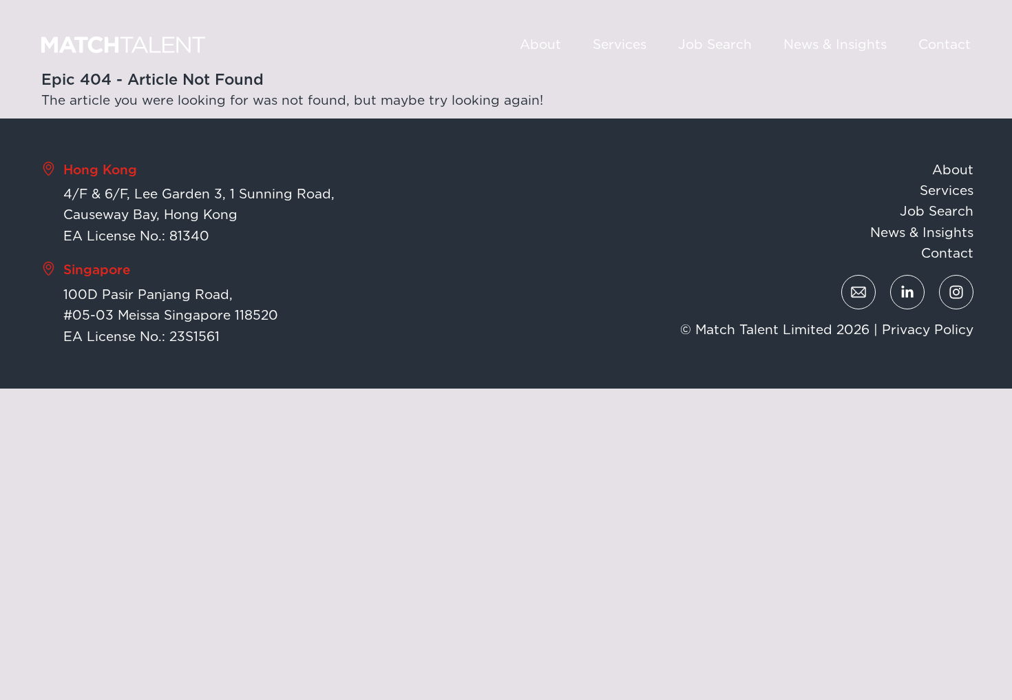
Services (619, 44)
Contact (944, 44)
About (540, 44)
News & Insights (835, 44)
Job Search (715, 44)
